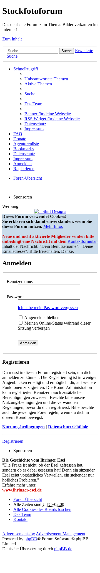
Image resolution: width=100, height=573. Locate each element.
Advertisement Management (60, 533)
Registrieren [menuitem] (23, 168)
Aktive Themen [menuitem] (38, 84)
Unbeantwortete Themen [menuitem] (46, 79)
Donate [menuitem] (19, 138)
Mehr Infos (53, 226)
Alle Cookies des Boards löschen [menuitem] (42, 509)
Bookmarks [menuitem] (23, 148)
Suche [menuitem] (29, 93)
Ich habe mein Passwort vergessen (48, 307)
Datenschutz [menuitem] (35, 123)
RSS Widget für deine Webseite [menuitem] (52, 118)
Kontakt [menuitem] (20, 519)
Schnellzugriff (25, 69)
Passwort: (15, 296)
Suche (66, 51)
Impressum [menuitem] (34, 128)
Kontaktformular (82, 241)
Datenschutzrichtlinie (68, 426)
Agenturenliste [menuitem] (26, 143)
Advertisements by (18, 533)
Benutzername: (20, 281)
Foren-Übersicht (27, 499)
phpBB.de (63, 548)
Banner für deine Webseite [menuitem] (47, 113)
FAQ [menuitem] (17, 133)
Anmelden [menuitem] (22, 163)
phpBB (30, 538)
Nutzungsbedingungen (23, 426)
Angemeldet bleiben (41, 317)
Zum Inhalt (12, 39)
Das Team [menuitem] (33, 103)
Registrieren (12, 441)
